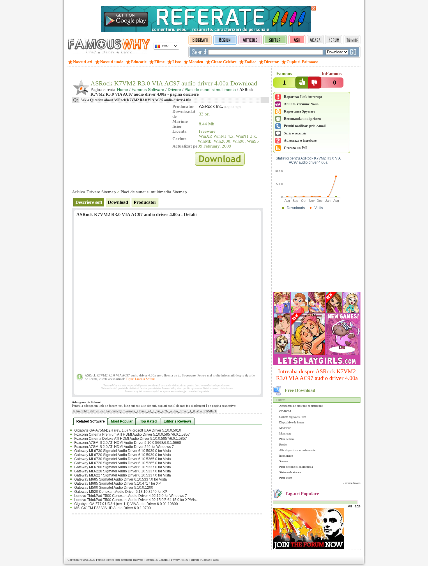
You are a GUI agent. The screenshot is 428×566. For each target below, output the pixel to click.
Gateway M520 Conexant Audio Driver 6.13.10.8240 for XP (120, 492)
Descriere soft (88, 202)
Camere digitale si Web (292, 416)
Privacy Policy (179, 559)
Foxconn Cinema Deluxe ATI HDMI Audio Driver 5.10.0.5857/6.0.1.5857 (130, 439)
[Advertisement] (316, 252)
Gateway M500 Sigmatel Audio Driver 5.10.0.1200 (113, 488)
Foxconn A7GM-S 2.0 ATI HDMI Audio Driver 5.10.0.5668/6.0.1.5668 (127, 443)
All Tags (354, 506)
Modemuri (285, 428)
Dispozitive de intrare (291, 422)
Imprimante (286, 455)
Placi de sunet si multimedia (296, 466)
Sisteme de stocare (290, 472)
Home (122, 89)
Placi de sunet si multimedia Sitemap (154, 192)
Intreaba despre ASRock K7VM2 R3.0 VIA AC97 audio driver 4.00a (317, 374)
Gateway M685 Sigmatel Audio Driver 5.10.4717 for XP (117, 483)
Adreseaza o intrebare (300, 141)
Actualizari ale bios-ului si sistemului (301, 405)
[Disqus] (167, 297)
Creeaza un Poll (295, 148)
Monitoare (285, 433)
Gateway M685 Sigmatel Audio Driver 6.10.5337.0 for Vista (120, 479)
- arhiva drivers (351, 483)
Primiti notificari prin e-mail (305, 126)
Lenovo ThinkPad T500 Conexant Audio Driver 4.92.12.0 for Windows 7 (130, 496)
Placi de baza (286, 439)
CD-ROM (285, 411)
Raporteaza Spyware (299, 111)
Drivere (280, 400)
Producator (145, 202)
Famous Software (148, 89)
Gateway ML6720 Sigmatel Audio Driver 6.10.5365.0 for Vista (122, 463)
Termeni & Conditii (157, 559)
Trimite (194, 559)
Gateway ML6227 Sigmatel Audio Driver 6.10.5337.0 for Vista (122, 475)
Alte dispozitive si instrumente (297, 450)
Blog (216, 559)
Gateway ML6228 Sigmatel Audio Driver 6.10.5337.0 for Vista (122, 471)
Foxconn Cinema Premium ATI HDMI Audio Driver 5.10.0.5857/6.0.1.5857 (132, 434)
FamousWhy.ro (105, 559)
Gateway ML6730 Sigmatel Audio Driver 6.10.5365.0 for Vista (122, 459)
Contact (206, 559)
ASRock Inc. (211, 106)
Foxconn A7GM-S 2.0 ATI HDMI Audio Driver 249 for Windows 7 (124, 447)
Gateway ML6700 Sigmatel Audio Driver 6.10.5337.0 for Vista (122, 467)
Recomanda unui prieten (302, 119)
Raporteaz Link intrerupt (303, 97)
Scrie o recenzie (295, 133)
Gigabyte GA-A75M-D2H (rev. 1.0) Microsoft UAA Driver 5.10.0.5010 (127, 430)
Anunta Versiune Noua (301, 104)
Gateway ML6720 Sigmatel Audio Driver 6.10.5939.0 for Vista (122, 455)
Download (118, 202)
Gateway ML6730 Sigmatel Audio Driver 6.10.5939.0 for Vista (122, 451)
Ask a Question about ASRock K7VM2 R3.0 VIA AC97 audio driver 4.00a (135, 100)
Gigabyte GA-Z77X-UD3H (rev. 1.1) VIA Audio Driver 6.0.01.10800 (126, 504)
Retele (282, 444)
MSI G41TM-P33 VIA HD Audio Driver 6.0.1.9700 (112, 508)
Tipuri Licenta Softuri (140, 379)
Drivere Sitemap (101, 192)
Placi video (285, 477)
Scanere (283, 461)
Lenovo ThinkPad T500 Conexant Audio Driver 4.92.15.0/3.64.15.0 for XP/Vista (136, 500)
